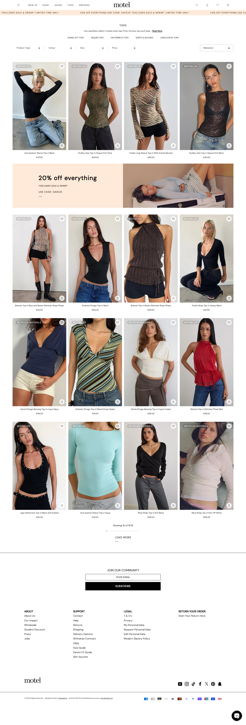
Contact (78, 616)
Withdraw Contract (84, 638)
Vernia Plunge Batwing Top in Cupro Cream (151, 409)
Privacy (128, 620)
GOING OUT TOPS (75, 37)
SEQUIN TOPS (97, 37)
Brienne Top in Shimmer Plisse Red (207, 409)
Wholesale (30, 625)
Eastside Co (63, 698)
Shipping (78, 629)
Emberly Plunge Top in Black (95, 305)
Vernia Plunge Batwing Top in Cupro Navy (39, 409)
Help (75, 620)
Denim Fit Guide (82, 652)
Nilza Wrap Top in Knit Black (151, 513)
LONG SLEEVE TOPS (169, 37)
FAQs (76, 643)
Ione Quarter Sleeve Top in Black (39, 153)
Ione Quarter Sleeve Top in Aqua (95, 513)
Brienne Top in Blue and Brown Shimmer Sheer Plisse (39, 305)
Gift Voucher (80, 657)
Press (27, 634)
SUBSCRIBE (123, 586)
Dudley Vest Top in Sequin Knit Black (206, 153)
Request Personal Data (137, 629)
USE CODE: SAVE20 (50, 191)
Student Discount (34, 629)
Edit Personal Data (134, 634)
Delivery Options (83, 634)
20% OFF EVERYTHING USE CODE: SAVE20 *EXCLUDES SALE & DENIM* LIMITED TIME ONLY (58, 12)
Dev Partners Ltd (107, 698)
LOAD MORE (123, 537)
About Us (29, 616)
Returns (78, 625)
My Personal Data (134, 625)
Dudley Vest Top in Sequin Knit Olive (95, 153)
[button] (62, 66)
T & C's (128, 616)
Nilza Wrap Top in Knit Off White (207, 513)
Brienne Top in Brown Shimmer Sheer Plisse (151, 305)
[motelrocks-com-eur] (121, 5)
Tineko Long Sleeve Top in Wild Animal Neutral (151, 153)
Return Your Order (192, 611)
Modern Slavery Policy (137, 638)
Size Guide (79, 647)
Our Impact (31, 620)
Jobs (27, 638)
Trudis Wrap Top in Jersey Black (207, 305)
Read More (157, 31)
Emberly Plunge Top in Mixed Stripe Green (95, 409)
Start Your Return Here (192, 616)
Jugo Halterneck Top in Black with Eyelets (39, 513)
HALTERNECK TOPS (120, 37)
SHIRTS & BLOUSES (144, 37)
